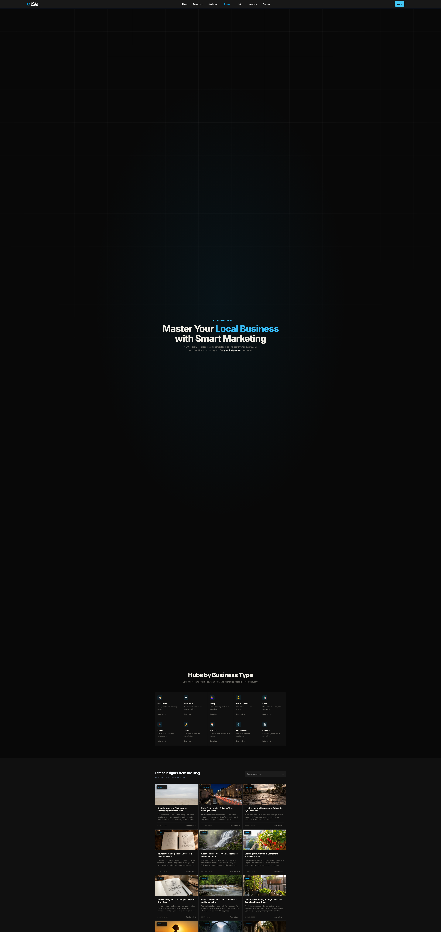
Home (184, 4)
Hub (239, 4)
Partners (266, 4)
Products (197, 4)
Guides (227, 4)
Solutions (212, 4)
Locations (253, 4)
